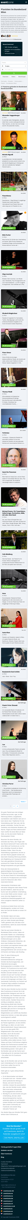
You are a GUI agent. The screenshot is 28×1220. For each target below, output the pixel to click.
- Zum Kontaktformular (8, 1187)
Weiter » (23, 801)
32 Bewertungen (17, 39)
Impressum (4, 1164)
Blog (2, 1157)
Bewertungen (22, 76)
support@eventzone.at (8, 1185)
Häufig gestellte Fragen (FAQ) (11, 1147)
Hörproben (5, 76)
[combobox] (15, 69)
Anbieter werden (7, 1150)
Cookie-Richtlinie (6, 1162)
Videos (13, 76)
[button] (14, 62)
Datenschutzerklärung (8, 1170)
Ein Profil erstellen (14, 1138)
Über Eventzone (6, 1154)
